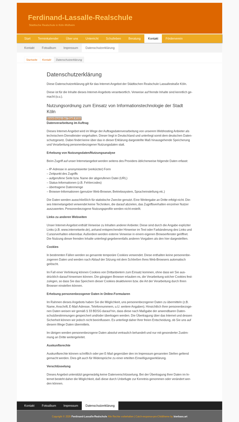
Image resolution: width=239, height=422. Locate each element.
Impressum (70, 47)
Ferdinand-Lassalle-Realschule (80, 17)
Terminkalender (48, 38)
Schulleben (113, 38)
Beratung (134, 38)
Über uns (72, 38)
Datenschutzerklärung (100, 47)
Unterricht (92, 38)
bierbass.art (180, 416)
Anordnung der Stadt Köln (64, 118)
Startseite (31, 59)
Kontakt (153, 38)
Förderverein (174, 38)
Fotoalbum (49, 47)
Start (27, 38)
